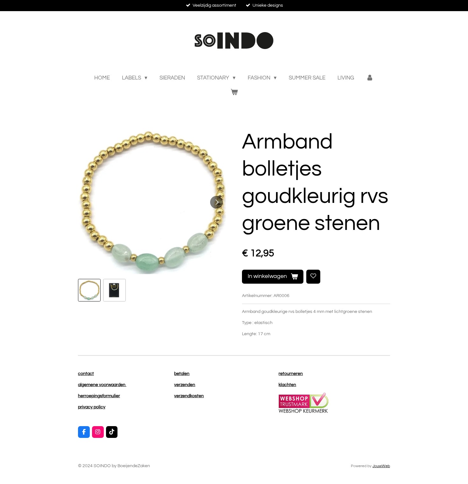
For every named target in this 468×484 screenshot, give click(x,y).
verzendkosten (189, 396)
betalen (181, 373)
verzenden (184, 385)
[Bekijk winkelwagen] (234, 93)
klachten (287, 385)
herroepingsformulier (99, 396)
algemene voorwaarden (102, 385)
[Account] (370, 78)
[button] (89, 290)
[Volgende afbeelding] (216, 202)
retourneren (291, 373)
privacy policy (91, 407)
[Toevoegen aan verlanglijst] (313, 277)
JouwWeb (381, 466)
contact (86, 373)
